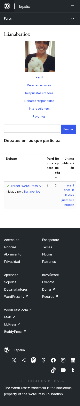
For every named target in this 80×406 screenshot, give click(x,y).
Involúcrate (50, 275)
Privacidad (12, 262)
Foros (8, 18)
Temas (47, 247)
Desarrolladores (16, 289)
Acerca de (11, 240)
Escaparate (50, 240)
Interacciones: (39, 108)
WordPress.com (18, 310)
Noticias (10, 247)
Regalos (50, 296)
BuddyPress (15, 332)
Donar (48, 289)
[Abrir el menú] (73, 6)
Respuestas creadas (39, 93)
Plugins (47, 254)
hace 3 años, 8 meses (69, 190)
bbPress (12, 324)
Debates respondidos (39, 101)
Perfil (39, 77)
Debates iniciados (39, 85)
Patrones (49, 262)
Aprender (11, 275)
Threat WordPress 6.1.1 (27, 186)
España (19, 350)
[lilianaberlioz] (40, 57)
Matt (10, 317)
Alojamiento (13, 254)
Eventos (48, 282)
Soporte (10, 282)
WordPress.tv (16, 296)
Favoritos (39, 116)
